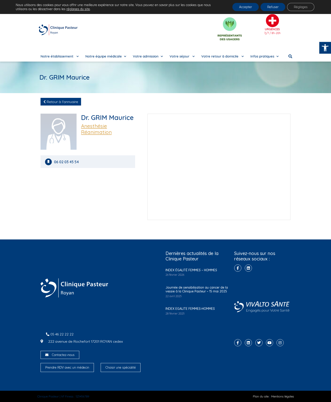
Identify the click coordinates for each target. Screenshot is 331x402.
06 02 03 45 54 (67, 162)
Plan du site (261, 396)
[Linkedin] (248, 268)
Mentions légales (282, 396)
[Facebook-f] (237, 268)
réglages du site (78, 9)
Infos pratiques (262, 56)
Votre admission (146, 56)
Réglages (301, 7)
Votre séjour (180, 56)
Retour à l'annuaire (62, 101)
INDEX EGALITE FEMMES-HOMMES (190, 309)
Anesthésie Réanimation (96, 129)
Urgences (272, 29)
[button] (325, 48)
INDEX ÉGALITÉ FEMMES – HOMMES (191, 270)
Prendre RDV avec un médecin (67, 367)
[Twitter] (259, 342)
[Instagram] (280, 342)
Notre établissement (57, 56)
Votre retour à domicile (220, 56)
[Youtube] (269, 342)
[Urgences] (272, 21)
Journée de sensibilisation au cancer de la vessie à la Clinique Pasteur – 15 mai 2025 (197, 289)
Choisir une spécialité (120, 367)
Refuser (273, 7)
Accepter (245, 7)
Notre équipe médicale (103, 56)
